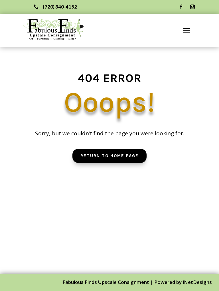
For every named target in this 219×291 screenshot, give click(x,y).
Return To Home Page (109, 155)
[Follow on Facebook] (181, 6)
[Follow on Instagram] (192, 6)
